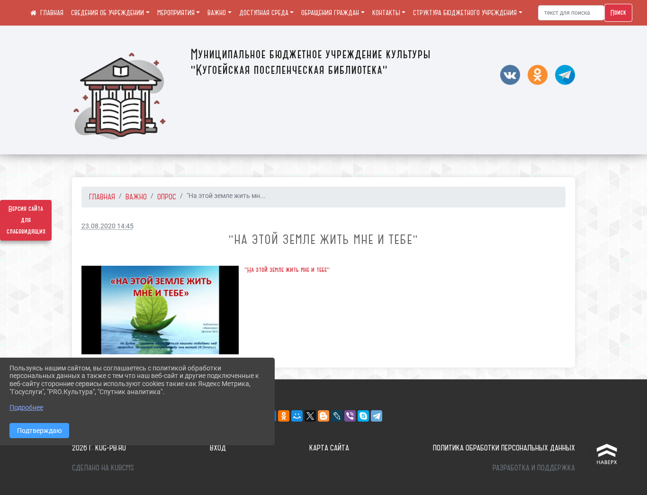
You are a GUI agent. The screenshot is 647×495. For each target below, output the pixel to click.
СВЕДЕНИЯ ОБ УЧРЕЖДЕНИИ (107, 13)
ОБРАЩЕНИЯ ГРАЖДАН (330, 13)
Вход (218, 447)
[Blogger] (323, 416)
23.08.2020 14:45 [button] (107, 226)
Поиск (618, 13)
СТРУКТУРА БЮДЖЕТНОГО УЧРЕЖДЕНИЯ (465, 13)
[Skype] (363, 416)
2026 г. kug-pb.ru (99, 447)
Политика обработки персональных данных (504, 447)
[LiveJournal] (336, 416)
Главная (102, 196)
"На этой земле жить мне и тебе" (287, 270)
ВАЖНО (216, 13)
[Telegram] (376, 416)
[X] (310, 416)
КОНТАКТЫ (386, 13)
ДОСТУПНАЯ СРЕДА (263, 13)
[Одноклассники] (283, 416)
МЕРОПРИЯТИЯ (176, 13)
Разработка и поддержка (534, 467)
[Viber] (350, 416)
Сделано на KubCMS (103, 467)
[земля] (160, 310)
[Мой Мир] (297, 416)
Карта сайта (329, 447)
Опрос (166, 196)
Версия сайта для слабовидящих (26, 220)
